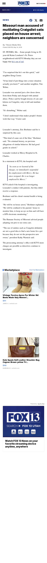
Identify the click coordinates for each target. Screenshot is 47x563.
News (6, 20)
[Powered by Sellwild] (41, 404)
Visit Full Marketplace (36, 270)
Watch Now (40, 3)
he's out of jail (18, 61)
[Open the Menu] (4, 3)
